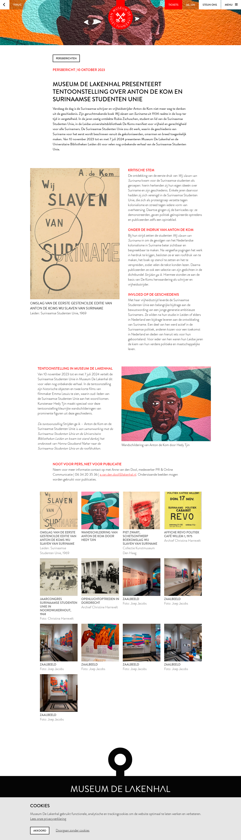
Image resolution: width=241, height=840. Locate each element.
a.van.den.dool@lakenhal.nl (118, 474)
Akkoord (39, 830)
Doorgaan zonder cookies (72, 830)
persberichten (66, 58)
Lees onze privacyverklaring (48, 818)
